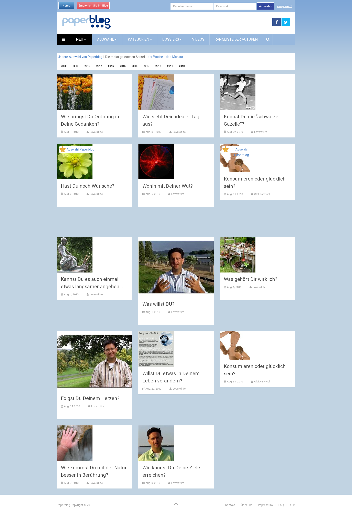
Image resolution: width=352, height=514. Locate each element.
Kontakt (230, 505)
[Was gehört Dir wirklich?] (237, 255)
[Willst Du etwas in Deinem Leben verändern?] (156, 349)
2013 (146, 66)
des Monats (174, 57)
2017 (99, 66)
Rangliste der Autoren (236, 39)
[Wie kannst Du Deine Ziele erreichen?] (156, 443)
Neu (80, 39)
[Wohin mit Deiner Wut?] (156, 161)
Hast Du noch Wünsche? (87, 186)
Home (66, 5)
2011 (170, 66)
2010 (182, 66)
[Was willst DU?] (176, 267)
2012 (158, 66)
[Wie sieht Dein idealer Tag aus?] (156, 92)
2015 (123, 66)
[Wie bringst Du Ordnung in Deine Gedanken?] (74, 92)
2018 (87, 66)
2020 (64, 66)
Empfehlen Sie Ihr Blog (93, 5)
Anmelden (265, 6)
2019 (75, 66)
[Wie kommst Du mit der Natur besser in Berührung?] (74, 443)
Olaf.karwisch (262, 194)
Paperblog (63, 505)
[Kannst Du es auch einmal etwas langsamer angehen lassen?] (74, 255)
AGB (292, 505)
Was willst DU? (158, 304)
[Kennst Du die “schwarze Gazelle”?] (237, 92)
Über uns (246, 505)
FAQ (281, 505)
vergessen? (284, 6)
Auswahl (106, 39)
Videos (198, 39)
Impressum (265, 505)
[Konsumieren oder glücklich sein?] (235, 345)
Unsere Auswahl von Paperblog (80, 57)
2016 (111, 66)
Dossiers (170, 39)
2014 (135, 66)
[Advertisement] (192, 22)
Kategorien (138, 39)
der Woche (155, 57)
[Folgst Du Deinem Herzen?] (94, 361)
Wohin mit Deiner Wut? (167, 186)
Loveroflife (96, 131)
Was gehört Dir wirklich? (250, 279)
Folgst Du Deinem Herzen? (90, 398)
